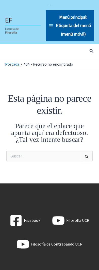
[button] (91, 51)
